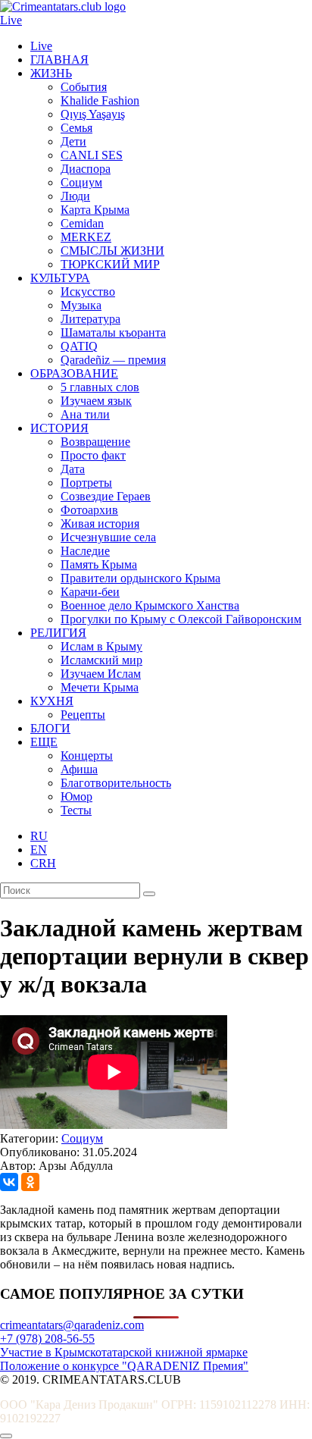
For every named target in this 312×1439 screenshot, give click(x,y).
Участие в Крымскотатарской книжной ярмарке (124, 1352)
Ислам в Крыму (101, 646)
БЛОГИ (50, 728)
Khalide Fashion (100, 100)
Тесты (76, 810)
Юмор (76, 796)
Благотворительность (116, 782)
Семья (76, 127)
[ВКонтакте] (9, 1182)
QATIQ (79, 346)
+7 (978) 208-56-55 (47, 1338)
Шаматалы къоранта (113, 332)
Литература (90, 318)
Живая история (100, 523)
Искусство (88, 291)
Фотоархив (89, 509)
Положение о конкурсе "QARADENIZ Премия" (124, 1365)
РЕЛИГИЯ (58, 632)
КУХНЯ (51, 700)
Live (11, 20)
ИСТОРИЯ (59, 428)
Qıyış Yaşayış (93, 114)
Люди (75, 196)
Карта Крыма (95, 209)
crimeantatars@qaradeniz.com (72, 1324)
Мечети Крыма (100, 687)
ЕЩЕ (44, 741)
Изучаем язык (96, 400)
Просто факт (93, 455)
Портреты (86, 482)
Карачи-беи (90, 591)
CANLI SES (92, 155)
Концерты (87, 755)
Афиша (79, 769)
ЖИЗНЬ (51, 73)
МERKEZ (86, 236)
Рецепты (83, 714)
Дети (73, 141)
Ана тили (85, 414)
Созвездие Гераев (106, 496)
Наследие (85, 550)
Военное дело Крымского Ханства (150, 605)
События (84, 86)
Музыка (81, 305)
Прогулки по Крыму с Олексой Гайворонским (181, 619)
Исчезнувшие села (108, 537)
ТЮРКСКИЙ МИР (110, 264)
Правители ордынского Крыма (140, 578)
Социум (81, 182)
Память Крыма (99, 564)
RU (39, 835)
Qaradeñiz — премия (113, 359)
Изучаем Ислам (101, 673)
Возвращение (95, 441)
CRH (43, 863)
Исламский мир (101, 660)
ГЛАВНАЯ (59, 59)
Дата (73, 468)
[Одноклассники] (30, 1182)
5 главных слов (100, 387)
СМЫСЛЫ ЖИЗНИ (112, 250)
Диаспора (86, 168)
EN (38, 849)
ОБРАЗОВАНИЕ (74, 373)
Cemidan (82, 223)
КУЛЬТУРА (60, 277)
